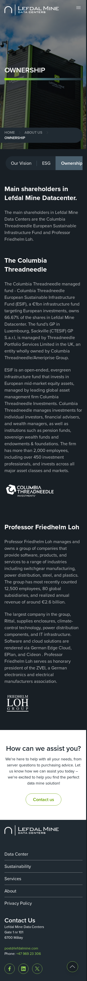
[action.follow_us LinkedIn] (23, 969)
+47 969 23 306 (28, 953)
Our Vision (21, 163)
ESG (46, 163)
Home (9, 132)
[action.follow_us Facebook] (9, 969)
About (10, 891)
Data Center (16, 854)
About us (33, 132)
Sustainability (17, 866)
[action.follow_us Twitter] (37, 969)
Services (12, 878)
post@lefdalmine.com (21, 948)
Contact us (43, 799)
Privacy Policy (18, 903)
